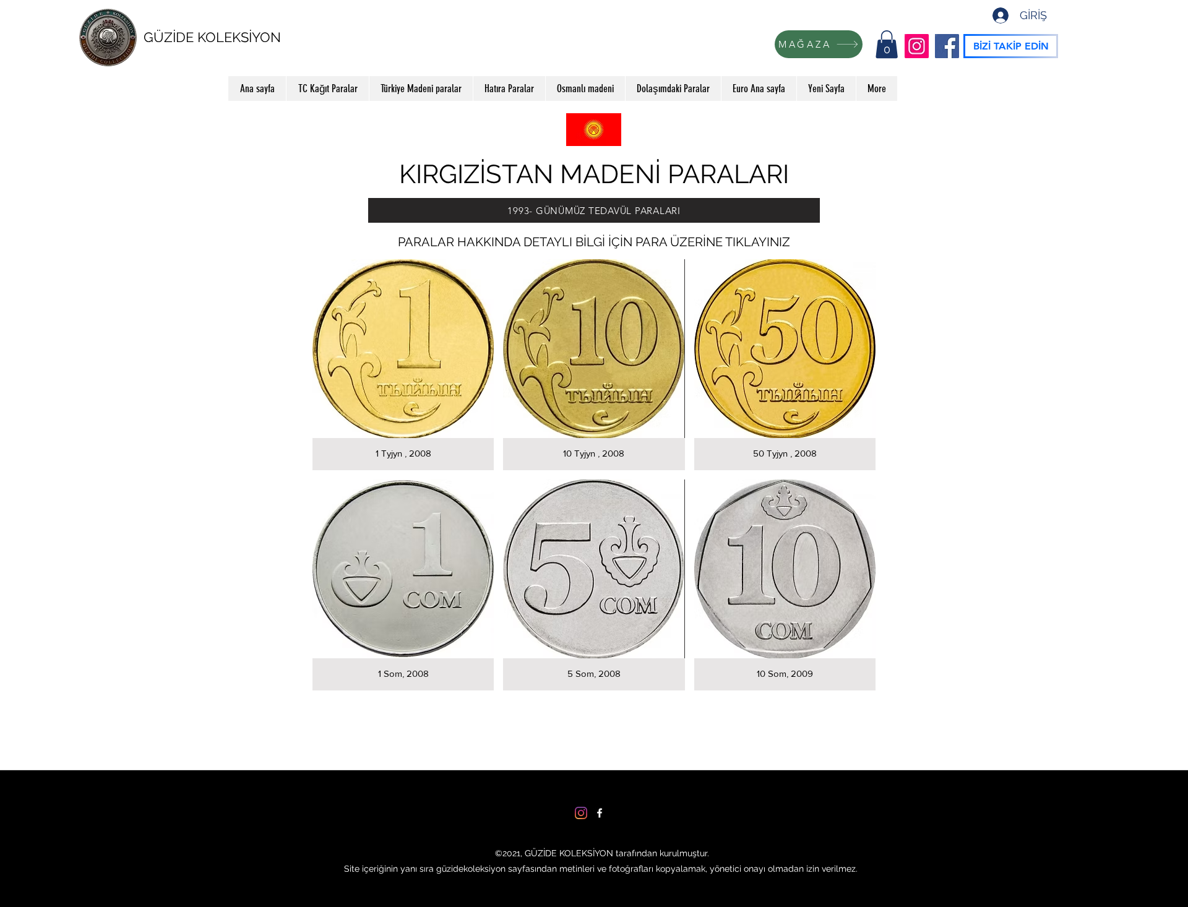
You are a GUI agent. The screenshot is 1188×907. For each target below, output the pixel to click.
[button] (886, 44)
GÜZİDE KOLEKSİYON (212, 37)
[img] (403, 364)
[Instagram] (917, 46)
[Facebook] (947, 46)
